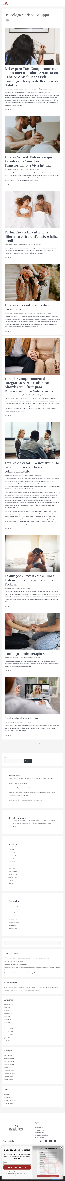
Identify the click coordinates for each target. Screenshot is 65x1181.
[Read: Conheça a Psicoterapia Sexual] (32, 631)
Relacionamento (17, 395)
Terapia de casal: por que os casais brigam (20, 788)
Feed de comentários (10, 1100)
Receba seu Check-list (17, 1167)
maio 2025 (11, 850)
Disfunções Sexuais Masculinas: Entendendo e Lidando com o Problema (30, 580)
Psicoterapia (8, 89)
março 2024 (11, 868)
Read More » (8, 109)
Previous (5, 744)
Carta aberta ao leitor (22, 718)
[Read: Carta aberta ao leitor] (32, 695)
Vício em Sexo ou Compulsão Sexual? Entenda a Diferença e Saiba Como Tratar (30, 778)
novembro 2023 (12, 874)
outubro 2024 (12, 853)
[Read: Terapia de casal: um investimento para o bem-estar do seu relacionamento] (32, 440)
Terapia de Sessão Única (41, 1135)
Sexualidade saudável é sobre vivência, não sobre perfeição (25, 800)
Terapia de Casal (27, 313)
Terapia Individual (28, 89)
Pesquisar (7, 757)
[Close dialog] (61, 1147)
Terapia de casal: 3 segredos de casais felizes (29, 307)
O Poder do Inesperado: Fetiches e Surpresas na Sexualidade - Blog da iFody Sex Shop (28, 987)
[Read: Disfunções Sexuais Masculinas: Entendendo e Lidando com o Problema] (32, 553)
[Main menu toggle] (61, 3)
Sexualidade (8, 169)
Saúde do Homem (10, 244)
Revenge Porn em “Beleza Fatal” (17, 783)
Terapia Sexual (16, 169)
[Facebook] (46, 1141)
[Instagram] (50, 1141)
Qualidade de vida (17, 89)
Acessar (6, 1094)
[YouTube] (55, 1141)
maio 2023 (11, 883)
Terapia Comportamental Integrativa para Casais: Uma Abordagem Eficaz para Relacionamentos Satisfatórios (29, 385)
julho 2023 (11, 880)
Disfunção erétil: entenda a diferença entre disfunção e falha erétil (31, 236)
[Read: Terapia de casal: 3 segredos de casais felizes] (32, 282)
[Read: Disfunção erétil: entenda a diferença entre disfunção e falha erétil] (32, 209)
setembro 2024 (12, 856)
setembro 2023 (12, 877)
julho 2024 (11, 859)
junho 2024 (11, 862)
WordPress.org (8, 1103)
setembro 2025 (12, 847)
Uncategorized (9, 722)
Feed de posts (8, 1097)
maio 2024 (11, 865)
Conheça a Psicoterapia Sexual (29, 654)
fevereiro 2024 (12, 871)
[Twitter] (41, 1141)
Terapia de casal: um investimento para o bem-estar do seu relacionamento (32, 467)
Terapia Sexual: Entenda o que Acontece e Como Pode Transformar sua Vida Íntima (29, 161)
